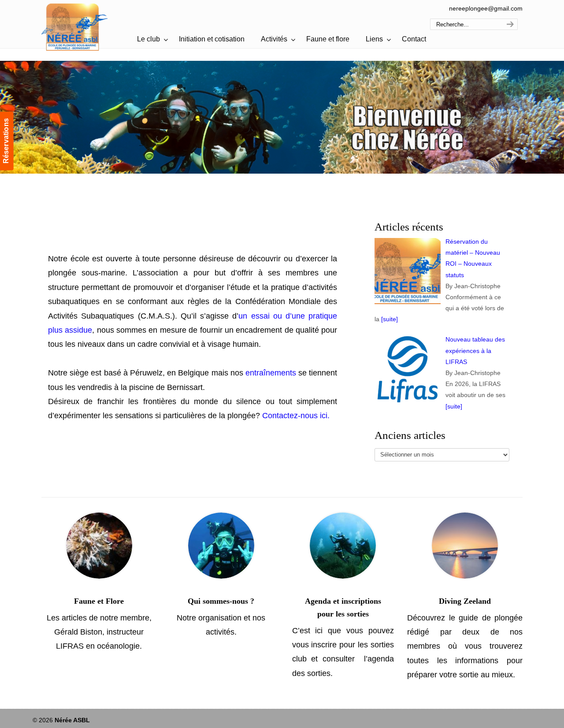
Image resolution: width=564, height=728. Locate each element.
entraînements (270, 372)
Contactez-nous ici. (296, 415)
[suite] (389, 319)
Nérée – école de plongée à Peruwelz (74, 27)
